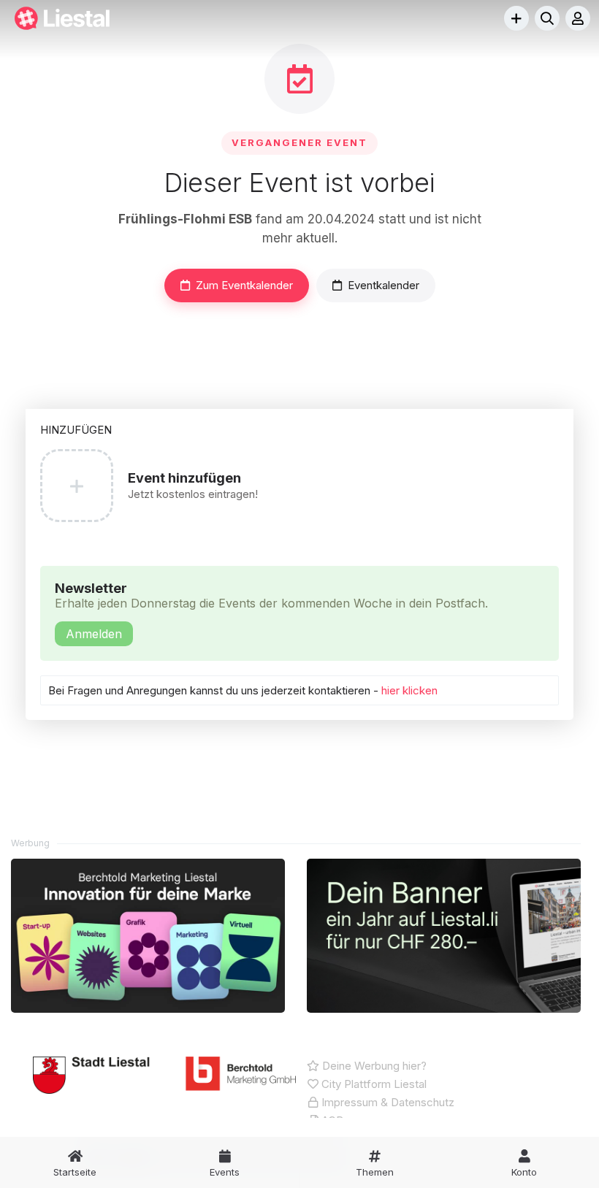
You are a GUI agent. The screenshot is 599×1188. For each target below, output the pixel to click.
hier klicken (409, 690)
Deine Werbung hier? (373, 1066)
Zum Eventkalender (244, 285)
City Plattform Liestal (372, 1084)
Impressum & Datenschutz (386, 1102)
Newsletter (271, 610)
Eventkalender (383, 285)
